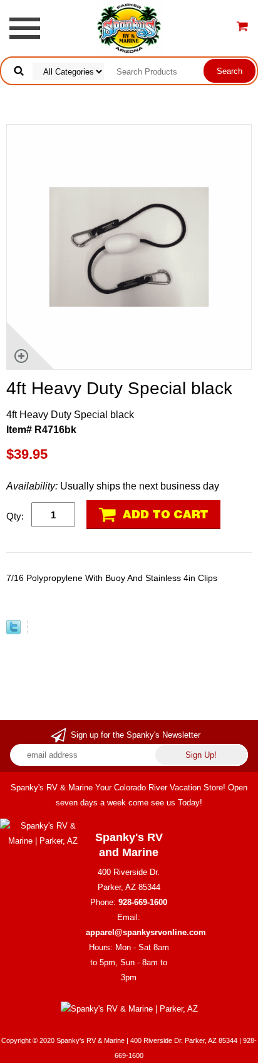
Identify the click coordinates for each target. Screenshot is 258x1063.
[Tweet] (13, 631)
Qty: (15, 516)
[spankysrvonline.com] (128, 27)
